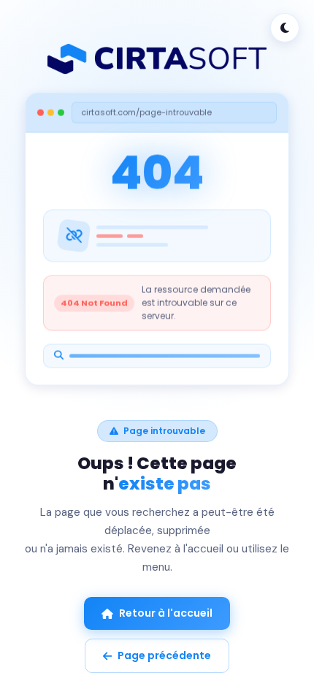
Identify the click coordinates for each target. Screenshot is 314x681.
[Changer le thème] (284, 27)
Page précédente (164, 655)
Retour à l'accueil (165, 613)
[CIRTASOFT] (157, 59)
